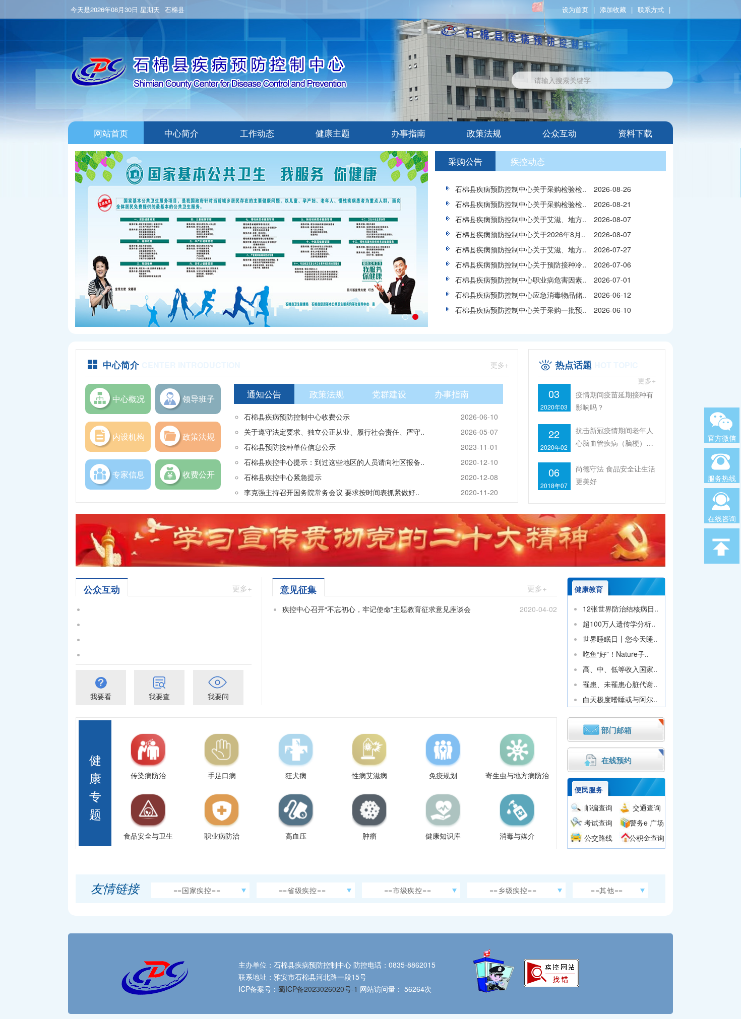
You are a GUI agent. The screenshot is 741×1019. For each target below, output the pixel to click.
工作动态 (257, 132)
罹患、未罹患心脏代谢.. (620, 684)
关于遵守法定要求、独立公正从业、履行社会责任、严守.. (334, 432)
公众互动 (559, 132)
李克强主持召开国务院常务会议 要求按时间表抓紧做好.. (331, 492)
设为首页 (575, 9)
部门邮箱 (616, 729)
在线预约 (616, 760)
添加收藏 (613, 9)
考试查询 (598, 823)
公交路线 (598, 838)
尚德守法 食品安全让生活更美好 (615, 474)
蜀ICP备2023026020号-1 (318, 989)
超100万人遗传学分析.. (619, 624)
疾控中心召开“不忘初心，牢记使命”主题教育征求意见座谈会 (376, 609)
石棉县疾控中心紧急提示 (283, 477)
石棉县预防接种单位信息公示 (290, 447)
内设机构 (128, 436)
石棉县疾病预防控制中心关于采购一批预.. (520, 310)
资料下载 (635, 132)
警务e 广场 (647, 823)
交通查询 (647, 807)
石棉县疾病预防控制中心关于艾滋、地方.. (520, 219)
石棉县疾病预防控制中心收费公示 (297, 417)
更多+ (499, 365)
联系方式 (651, 9)
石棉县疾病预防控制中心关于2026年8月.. (520, 234)
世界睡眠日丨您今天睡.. (620, 639)
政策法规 (484, 132)
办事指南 (408, 132)
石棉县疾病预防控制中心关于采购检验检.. (520, 189)
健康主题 (333, 132)
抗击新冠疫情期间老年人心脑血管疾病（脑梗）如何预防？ (614, 437)
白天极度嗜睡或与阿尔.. (620, 699)
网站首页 (111, 132)
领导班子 (198, 398)
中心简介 (181, 132)
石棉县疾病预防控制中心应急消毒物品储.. (520, 295)
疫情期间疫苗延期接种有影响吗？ (614, 400)
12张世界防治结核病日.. (620, 608)
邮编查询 (598, 807)
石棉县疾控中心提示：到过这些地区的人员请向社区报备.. (334, 462)
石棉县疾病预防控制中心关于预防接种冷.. (520, 264)
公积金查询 (646, 838)
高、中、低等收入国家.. (620, 669)
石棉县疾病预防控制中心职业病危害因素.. (520, 280)
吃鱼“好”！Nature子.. (616, 654)
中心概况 (128, 398)
